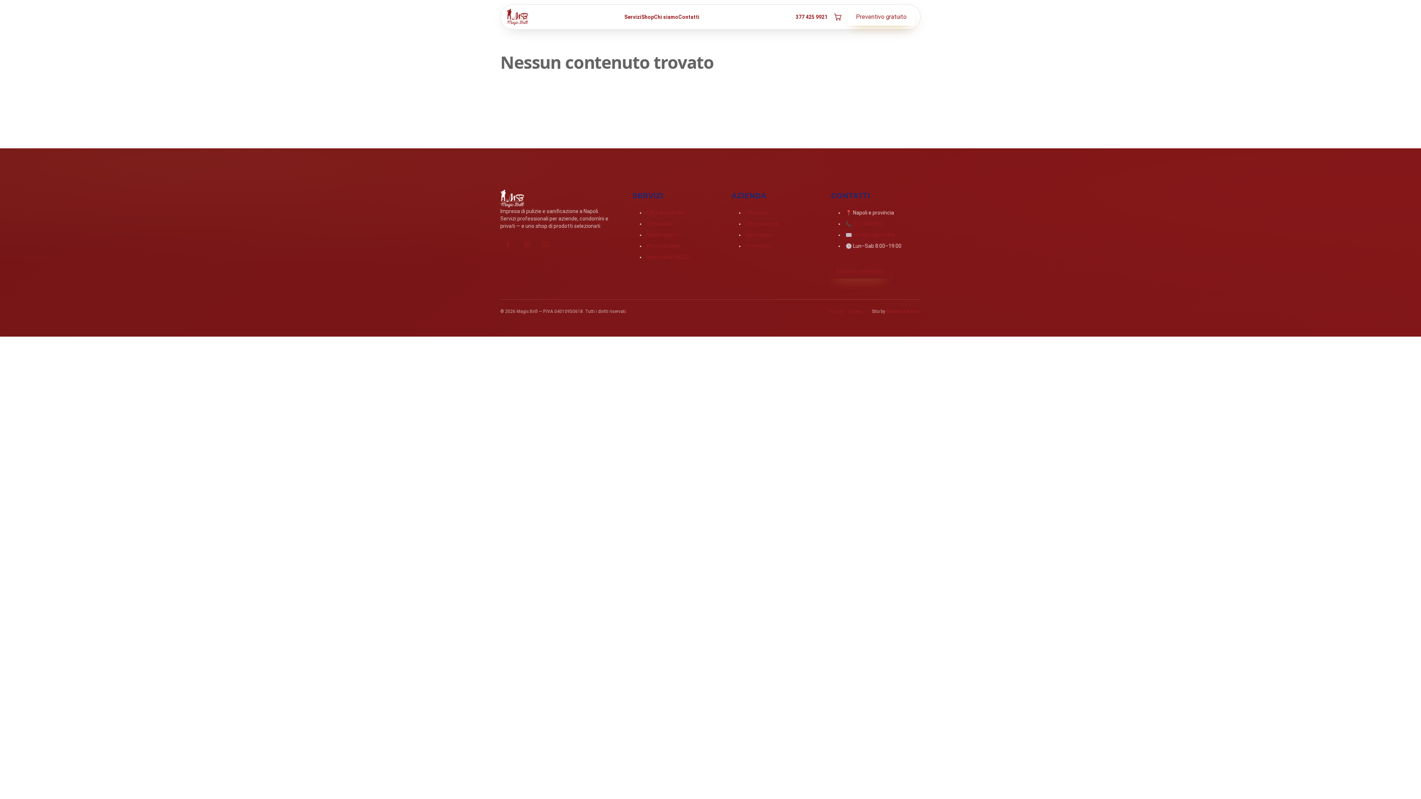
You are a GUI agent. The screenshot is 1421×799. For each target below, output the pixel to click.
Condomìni (659, 224)
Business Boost (903, 311)
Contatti (688, 17)
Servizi (632, 17)
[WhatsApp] (546, 244)
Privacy (836, 311)
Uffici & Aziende (665, 213)
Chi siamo (666, 17)
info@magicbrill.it (873, 235)
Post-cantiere (663, 246)
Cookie (855, 311)
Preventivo (759, 246)
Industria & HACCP (668, 257)
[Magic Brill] (517, 17)
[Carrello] (837, 17)
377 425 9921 (811, 17)
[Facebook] (507, 244)
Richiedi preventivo (860, 271)
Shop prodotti (762, 224)
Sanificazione (663, 235)
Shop (647, 17)
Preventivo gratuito (881, 16)
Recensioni (759, 235)
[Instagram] (527, 244)
